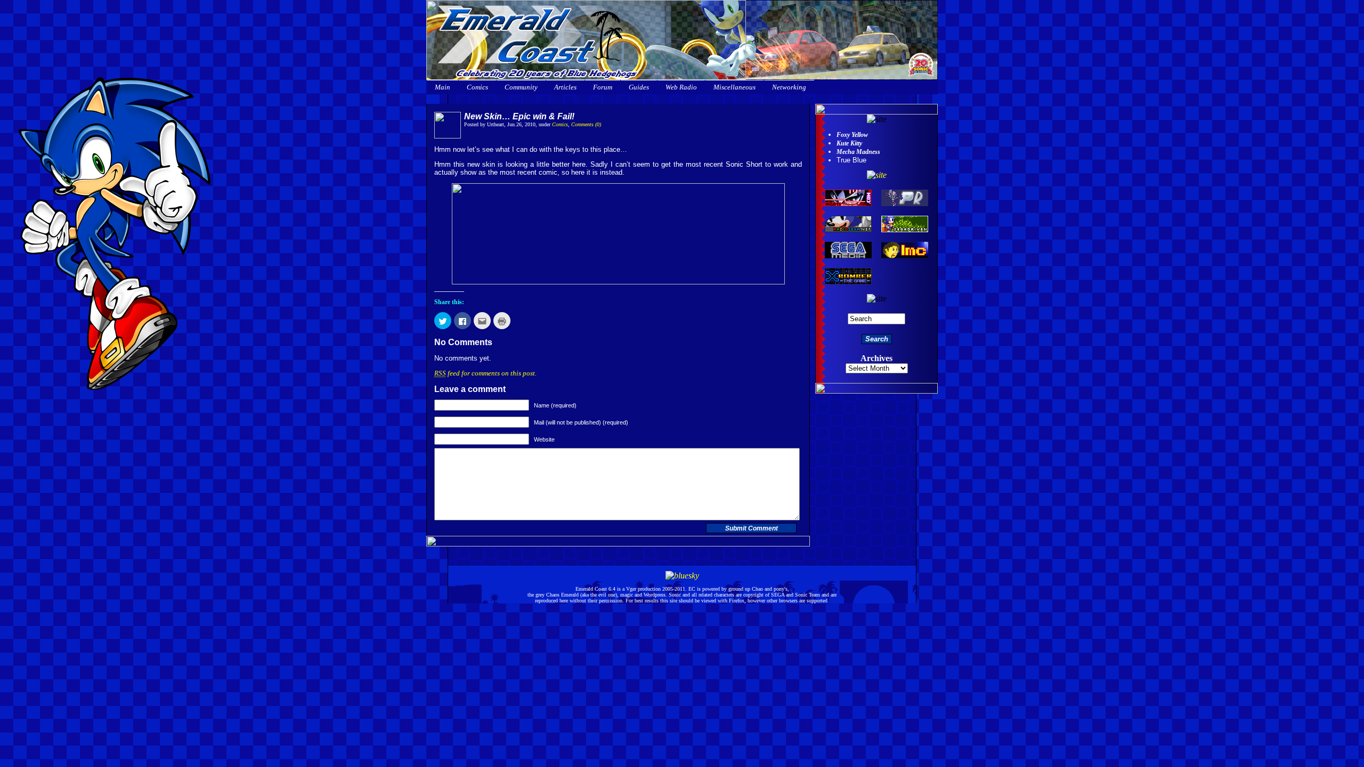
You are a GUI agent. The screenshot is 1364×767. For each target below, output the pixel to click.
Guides (639, 87)
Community (521, 87)
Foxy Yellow (852, 134)
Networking (789, 87)
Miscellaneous (734, 87)
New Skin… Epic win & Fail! (519, 116)
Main (442, 87)
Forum (602, 87)
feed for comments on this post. (485, 373)
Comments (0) (586, 124)
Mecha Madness (858, 152)
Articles (565, 87)
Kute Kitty (849, 143)
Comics (477, 87)
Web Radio (681, 87)
